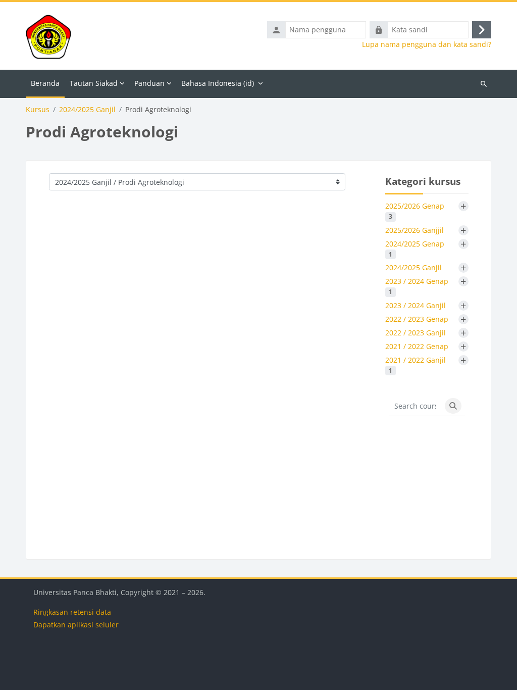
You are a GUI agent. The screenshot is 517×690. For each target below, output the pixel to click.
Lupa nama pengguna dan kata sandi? (426, 44)
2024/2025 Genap (414, 248)
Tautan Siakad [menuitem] (94, 83)
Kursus (37, 109)
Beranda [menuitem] (45, 83)
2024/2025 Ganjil (87, 109)
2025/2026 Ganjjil (414, 230)
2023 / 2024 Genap (416, 285)
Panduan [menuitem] (149, 83)
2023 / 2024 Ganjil (415, 305)
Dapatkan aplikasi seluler (76, 624)
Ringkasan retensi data (72, 612)
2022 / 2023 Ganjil (415, 332)
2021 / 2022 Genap (416, 346)
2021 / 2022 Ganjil (415, 364)
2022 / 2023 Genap (416, 319)
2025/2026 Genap (414, 210)
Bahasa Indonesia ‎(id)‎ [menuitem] (217, 83)
